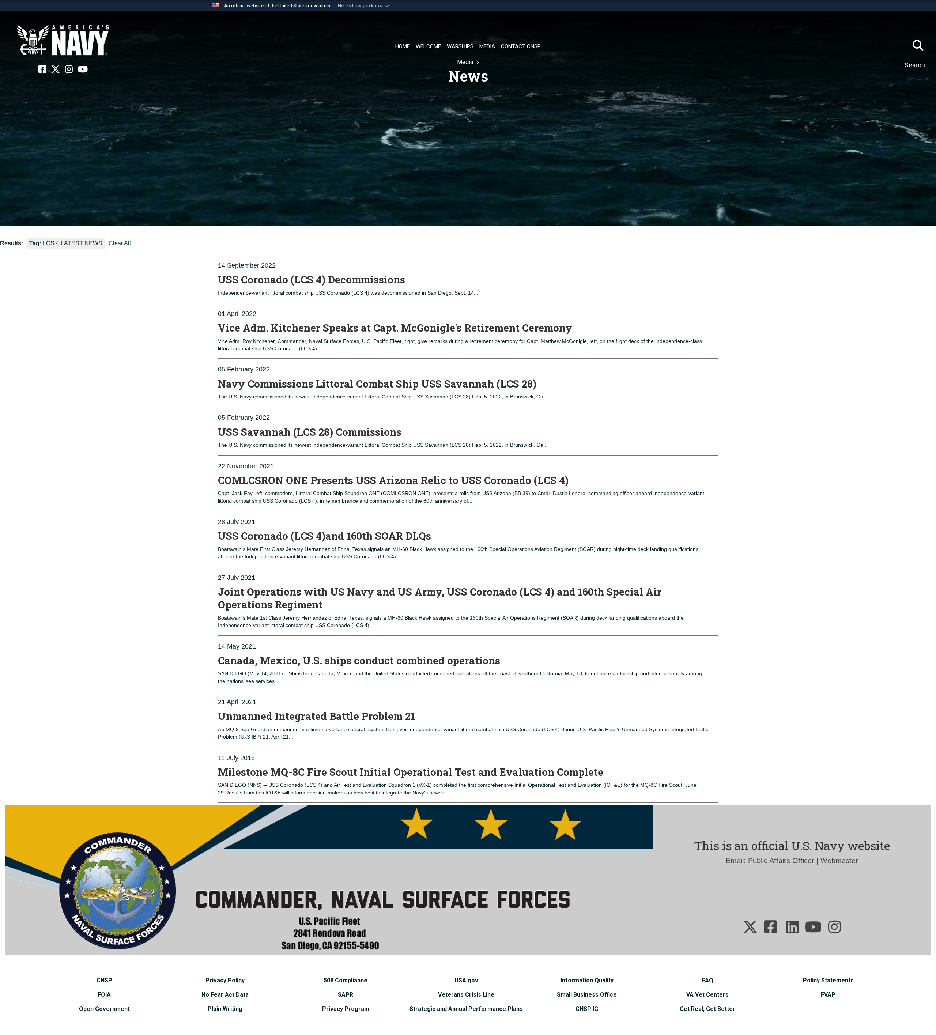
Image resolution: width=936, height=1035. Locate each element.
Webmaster (839, 861)
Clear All (120, 243)
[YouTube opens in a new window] (83, 69)
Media (466, 61)
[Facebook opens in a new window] (42, 69)
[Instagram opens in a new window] (69, 69)
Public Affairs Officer (781, 861)
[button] (364, 6)
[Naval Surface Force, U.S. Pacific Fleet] (63, 40)
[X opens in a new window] (55, 69)
